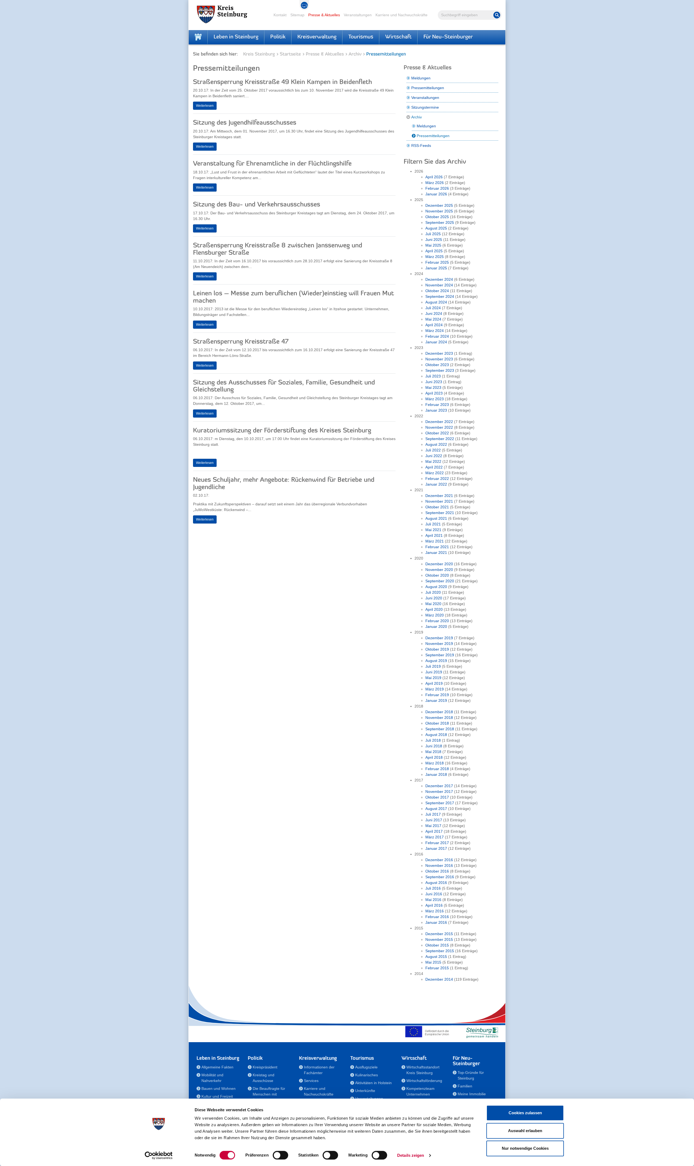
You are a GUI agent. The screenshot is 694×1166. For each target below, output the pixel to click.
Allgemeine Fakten (217, 1067)
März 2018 (434, 763)
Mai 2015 (433, 962)
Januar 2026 (436, 194)
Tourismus (360, 37)
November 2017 (439, 791)
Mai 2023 (433, 387)
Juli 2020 (433, 592)
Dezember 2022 (439, 421)
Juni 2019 (433, 672)
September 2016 (439, 877)
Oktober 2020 (437, 575)
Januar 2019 (436, 700)
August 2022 (436, 444)
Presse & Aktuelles (324, 15)
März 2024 (434, 330)
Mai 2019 (433, 678)
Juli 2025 (433, 234)
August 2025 (436, 228)
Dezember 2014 (439, 979)
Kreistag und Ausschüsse (263, 1078)
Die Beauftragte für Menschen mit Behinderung (269, 1094)
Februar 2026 (437, 188)
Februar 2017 (437, 843)
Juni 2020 (433, 598)
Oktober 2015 (437, 945)
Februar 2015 (437, 968)
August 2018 (436, 734)
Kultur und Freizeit (217, 1096)
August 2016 (436, 882)
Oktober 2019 (437, 649)
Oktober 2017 (437, 797)
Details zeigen (410, 1155)
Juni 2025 (433, 239)
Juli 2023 (433, 376)
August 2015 (436, 956)
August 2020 (436, 586)
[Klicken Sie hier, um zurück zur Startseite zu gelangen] (198, 37)
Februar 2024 (437, 336)
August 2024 (436, 302)
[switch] (280, 1155)
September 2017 (439, 803)
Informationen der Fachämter (319, 1070)
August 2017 (436, 808)
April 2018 (434, 757)
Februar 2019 (437, 695)
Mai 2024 (433, 319)
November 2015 (439, 939)
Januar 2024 (436, 342)
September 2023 (439, 370)
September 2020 (439, 581)
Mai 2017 (433, 825)
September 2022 (439, 439)
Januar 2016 (436, 922)
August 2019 (436, 660)
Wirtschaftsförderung (424, 1080)
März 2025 (434, 256)
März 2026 (434, 182)
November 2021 (439, 501)
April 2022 (434, 467)
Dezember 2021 (439, 495)
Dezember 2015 (439, 934)
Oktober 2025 (437, 217)
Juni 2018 (433, 746)
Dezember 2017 (439, 786)
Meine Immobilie (472, 1094)
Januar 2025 (436, 268)
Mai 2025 (433, 245)
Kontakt (280, 15)
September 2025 (439, 222)
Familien (465, 1086)
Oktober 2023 (437, 365)
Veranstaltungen (358, 15)
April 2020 (434, 609)
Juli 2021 (433, 524)
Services (311, 1080)
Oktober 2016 (437, 871)
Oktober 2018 (437, 723)
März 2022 (434, 473)
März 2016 (434, 911)
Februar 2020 (437, 621)
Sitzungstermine (425, 107)
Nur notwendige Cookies (525, 1148)
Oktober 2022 (437, 433)
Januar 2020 (436, 626)
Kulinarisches (366, 1075)
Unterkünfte (365, 1091)
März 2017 (434, 837)
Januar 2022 (436, 484)
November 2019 (439, 643)
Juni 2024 (433, 313)
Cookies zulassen (525, 1112)
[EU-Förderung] (428, 1031)
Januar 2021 (436, 552)
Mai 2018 (433, 752)
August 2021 (436, 518)
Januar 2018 (436, 774)
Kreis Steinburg (259, 54)
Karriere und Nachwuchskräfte (401, 15)
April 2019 (434, 683)
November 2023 (439, 359)
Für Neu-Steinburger (448, 37)
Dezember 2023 (439, 353)
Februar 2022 (437, 478)
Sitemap (297, 15)
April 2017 (434, 831)
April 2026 (434, 177)
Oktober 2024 (437, 291)
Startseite (290, 54)
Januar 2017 (436, 848)
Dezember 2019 (439, 638)
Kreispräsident (265, 1067)
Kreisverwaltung (316, 37)
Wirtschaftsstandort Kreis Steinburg (422, 1070)
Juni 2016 (433, 894)
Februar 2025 (437, 262)
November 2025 (439, 211)
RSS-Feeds (421, 145)
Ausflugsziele (366, 1067)
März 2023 (434, 399)
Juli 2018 (433, 740)
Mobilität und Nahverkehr (212, 1078)
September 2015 (439, 951)
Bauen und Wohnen (218, 1088)
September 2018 (439, 729)
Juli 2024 (433, 308)
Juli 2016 (433, 888)
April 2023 (434, 393)
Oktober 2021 (437, 507)
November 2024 (439, 285)
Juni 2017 (433, 820)
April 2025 (434, 251)
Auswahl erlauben (525, 1130)
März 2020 (434, 615)
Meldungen (420, 78)
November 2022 (439, 427)
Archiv (355, 54)
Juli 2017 (433, 814)
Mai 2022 (433, 461)
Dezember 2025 (439, 205)
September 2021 (439, 513)
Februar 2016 (437, 917)
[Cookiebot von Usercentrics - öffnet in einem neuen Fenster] (158, 1155)
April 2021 (434, 535)
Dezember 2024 (439, 279)
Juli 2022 (433, 450)
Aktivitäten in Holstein (373, 1083)
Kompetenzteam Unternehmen (420, 1091)
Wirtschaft (398, 37)
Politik (277, 37)
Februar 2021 (437, 547)
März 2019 (434, 689)
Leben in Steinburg (236, 37)
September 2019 (439, 655)
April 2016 (434, 905)
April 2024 (434, 325)
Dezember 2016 (439, 860)
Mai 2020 (433, 604)
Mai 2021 (433, 530)
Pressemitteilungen (427, 88)
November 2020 (439, 569)
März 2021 (434, 541)
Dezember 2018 (439, 712)
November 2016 (439, 865)
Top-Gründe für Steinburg (471, 1075)
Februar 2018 (437, 769)
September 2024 (439, 296)
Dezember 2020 (439, 564)
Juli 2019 (433, 666)
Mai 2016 (433, 899)
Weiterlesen (205, 106)
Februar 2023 (437, 404)
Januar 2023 (436, 410)
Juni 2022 (433, 456)
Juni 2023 (433, 382)
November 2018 (439, 717)
